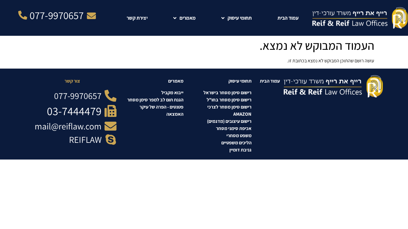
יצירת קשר (137, 18)
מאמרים (188, 18)
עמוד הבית (288, 18)
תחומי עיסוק (240, 18)
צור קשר (72, 81)
